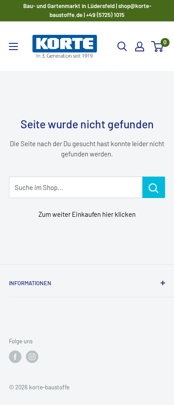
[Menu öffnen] (13, 46)
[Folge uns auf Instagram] (32, 356)
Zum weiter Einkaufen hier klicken (87, 214)
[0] (157, 46)
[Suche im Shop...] (153, 187)
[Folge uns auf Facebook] (15, 356)
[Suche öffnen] (122, 46)
